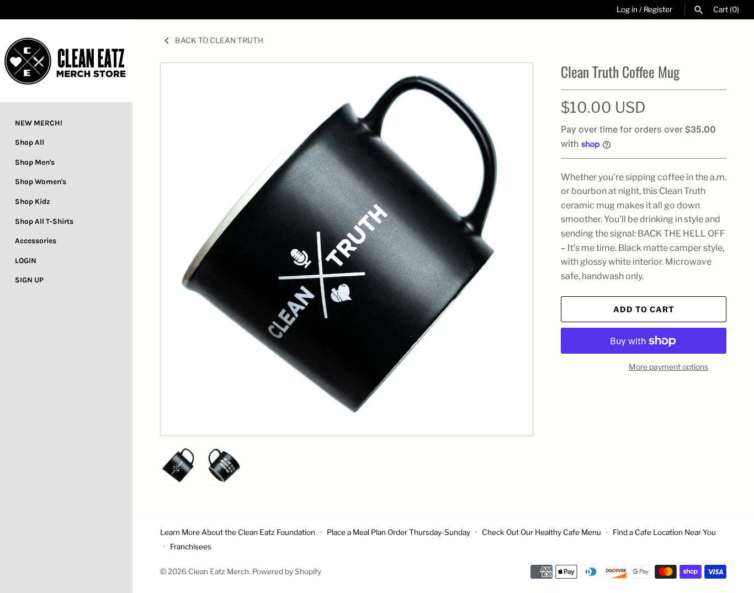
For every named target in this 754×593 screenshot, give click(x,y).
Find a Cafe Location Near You (664, 532)
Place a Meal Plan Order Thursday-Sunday (398, 532)
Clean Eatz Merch (218, 571)
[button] (509, 249)
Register (658, 9)
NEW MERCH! (38, 123)
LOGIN (25, 260)
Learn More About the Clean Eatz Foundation (237, 532)
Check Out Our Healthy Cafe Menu (541, 532)
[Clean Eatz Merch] (66, 60)
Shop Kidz (32, 201)
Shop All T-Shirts (44, 221)
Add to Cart (644, 309)
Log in (627, 9)
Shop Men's (35, 162)
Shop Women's (40, 181)
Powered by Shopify (286, 571)
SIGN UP (29, 280)
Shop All (29, 142)
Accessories (35, 241)
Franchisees (190, 546)
